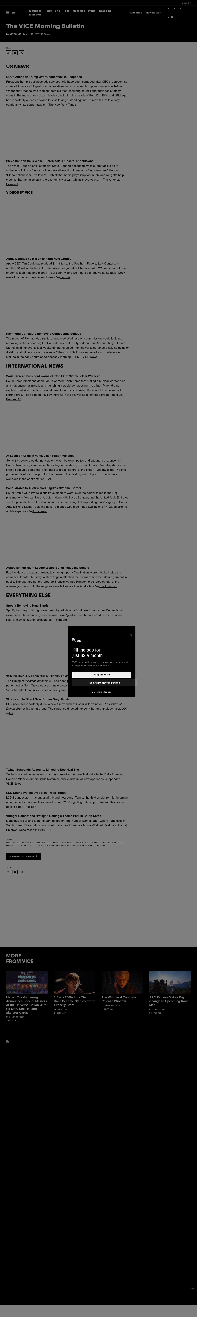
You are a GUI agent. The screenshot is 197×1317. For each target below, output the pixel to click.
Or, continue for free (101, 692)
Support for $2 (101, 674)
